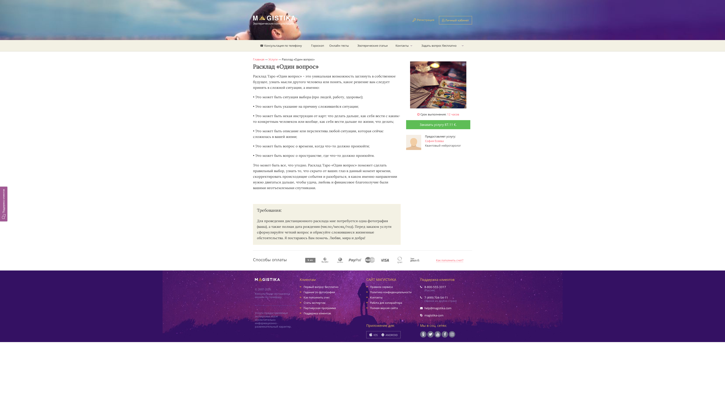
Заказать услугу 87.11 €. (438, 124)
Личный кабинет (456, 20)
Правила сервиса (381, 287)
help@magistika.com (437, 308)
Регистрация (425, 20)
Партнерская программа (320, 308)
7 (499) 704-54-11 (436, 297)
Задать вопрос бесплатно (439, 45)
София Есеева (434, 141)
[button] (3, 204)
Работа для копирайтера (386, 302)
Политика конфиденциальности (391, 292)
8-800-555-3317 (435, 287)
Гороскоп (317, 45)
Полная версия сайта (384, 308)
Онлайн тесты (339, 45)
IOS (375, 335)
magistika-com (433, 315)
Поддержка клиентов (317, 313)
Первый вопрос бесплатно (321, 287)
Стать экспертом (314, 302)
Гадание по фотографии (319, 292)
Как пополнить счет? (449, 260)
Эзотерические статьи (372, 45)
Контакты (402, 45)
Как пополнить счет (317, 297)
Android (391, 335)
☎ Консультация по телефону (281, 45)
